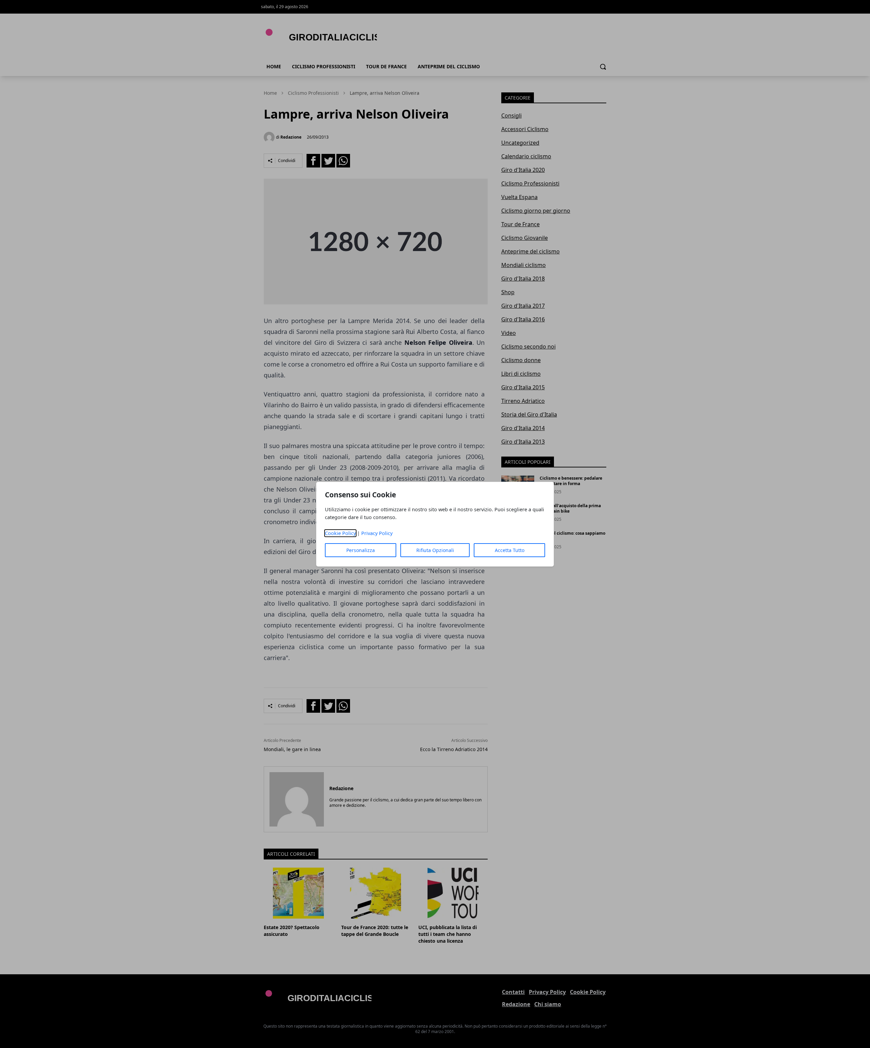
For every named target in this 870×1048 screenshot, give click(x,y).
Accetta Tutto (509, 550)
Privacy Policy (377, 533)
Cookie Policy (340, 533)
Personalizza (360, 550)
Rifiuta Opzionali (435, 550)
